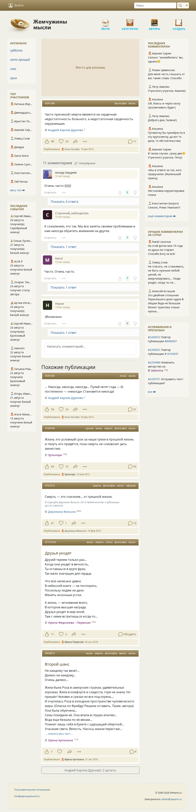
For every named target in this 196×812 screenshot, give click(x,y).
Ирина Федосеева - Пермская (69, 622)
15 (66, 466)
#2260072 (154, 337)
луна (13, 78)
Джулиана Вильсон (62, 511)
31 (52, 523)
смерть (108, 428)
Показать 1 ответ (64, 247)
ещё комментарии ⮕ (162, 216)
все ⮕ (152, 392)
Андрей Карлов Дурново (65, 130)
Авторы (154, 21)
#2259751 (154, 379)
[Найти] (181, 5)
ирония (89, 428)
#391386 (50, 103)
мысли (132, 103)
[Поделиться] (75, 141)
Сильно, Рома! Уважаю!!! (164, 207)
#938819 (50, 653)
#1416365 (171, 354)
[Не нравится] (135, 192)
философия (121, 103)
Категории (130, 21)
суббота (16, 50)
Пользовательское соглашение (32, 789)
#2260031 (154, 350)
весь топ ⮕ (17, 190)
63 (52, 466)
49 (52, 141)
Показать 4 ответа (64, 201)
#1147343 (50, 542)
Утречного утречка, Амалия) (166, 91)
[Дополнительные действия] (85, 141)
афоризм (131, 485)
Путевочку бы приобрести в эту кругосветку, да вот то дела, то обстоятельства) (166, 137)
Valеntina (157, 370)
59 (52, 409)
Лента (105, 21)
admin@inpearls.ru (171, 799)
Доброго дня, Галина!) (162, 120)
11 (52, 634)
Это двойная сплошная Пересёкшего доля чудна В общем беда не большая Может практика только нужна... (166, 303)
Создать (179, 21)
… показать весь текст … (59, 733)
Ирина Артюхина (60, 740)
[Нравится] (47, 141)
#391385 (50, 375)
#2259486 (154, 362)
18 (66, 141)
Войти (19, 5)
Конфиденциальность (27, 796)
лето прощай (20, 59)
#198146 (50, 428)
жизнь (99, 428)
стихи (123, 375)
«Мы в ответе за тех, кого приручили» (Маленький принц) (164, 174)
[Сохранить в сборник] (60, 141)
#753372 (50, 485)
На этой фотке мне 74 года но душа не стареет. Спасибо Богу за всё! (165, 250)
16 (66, 409)
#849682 (170, 341)
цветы (123, 653)
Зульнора (55, 455)
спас (13, 69)
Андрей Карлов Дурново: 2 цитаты (90, 770)
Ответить (50, 192)
